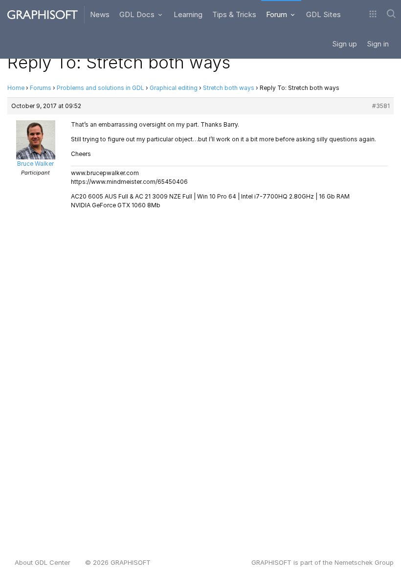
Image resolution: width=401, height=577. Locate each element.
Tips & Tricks (234, 14)
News (100, 14)
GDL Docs (137, 14)
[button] (372, 14)
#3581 (381, 106)
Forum (277, 14)
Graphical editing (174, 87)
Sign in (378, 43)
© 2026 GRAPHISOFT (118, 562)
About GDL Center (42, 562)
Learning (188, 14)
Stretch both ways (228, 87)
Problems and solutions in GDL (100, 87)
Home (15, 87)
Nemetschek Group (364, 562)
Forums (40, 87)
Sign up (344, 43)
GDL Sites (323, 14)
